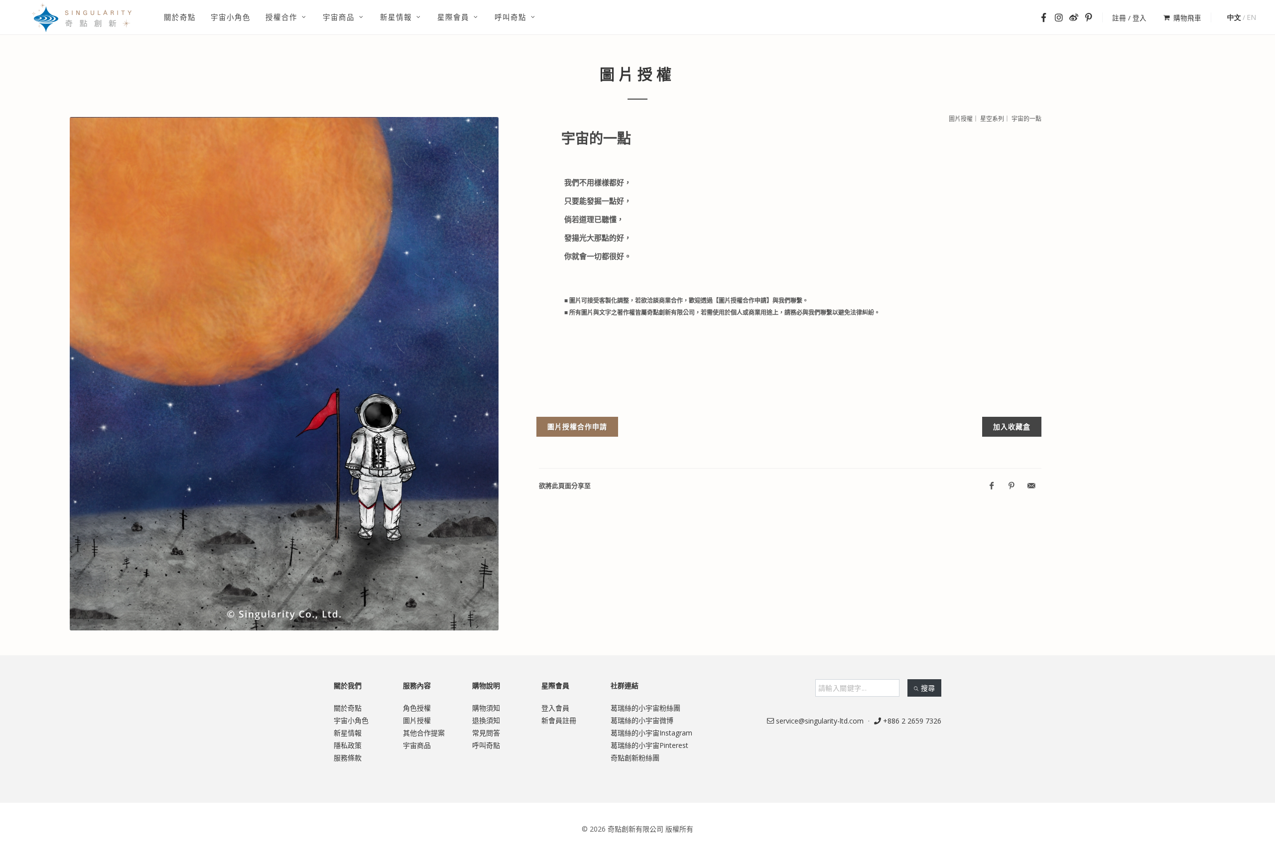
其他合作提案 (424, 732)
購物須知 (486, 708)
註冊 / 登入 (1129, 17)
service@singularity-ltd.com (819, 721)
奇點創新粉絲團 (635, 757)
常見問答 (486, 732)
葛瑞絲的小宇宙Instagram (651, 732)
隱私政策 (348, 745)
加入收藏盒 (1011, 426)
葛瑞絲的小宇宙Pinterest (649, 745)
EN (1251, 17)
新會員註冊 (558, 720)
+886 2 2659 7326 (911, 721)
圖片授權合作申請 (577, 426)
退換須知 (486, 720)
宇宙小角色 (351, 720)
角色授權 (417, 708)
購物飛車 (1187, 17)
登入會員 (555, 708)
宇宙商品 (417, 745)
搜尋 (928, 688)
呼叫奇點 (486, 745)
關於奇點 (348, 708)
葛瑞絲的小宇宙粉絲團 (645, 708)
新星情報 (348, 732)
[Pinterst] (1011, 486)
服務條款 (348, 757)
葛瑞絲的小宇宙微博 (642, 720)
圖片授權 (417, 720)
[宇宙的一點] (284, 374)
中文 (1234, 17)
